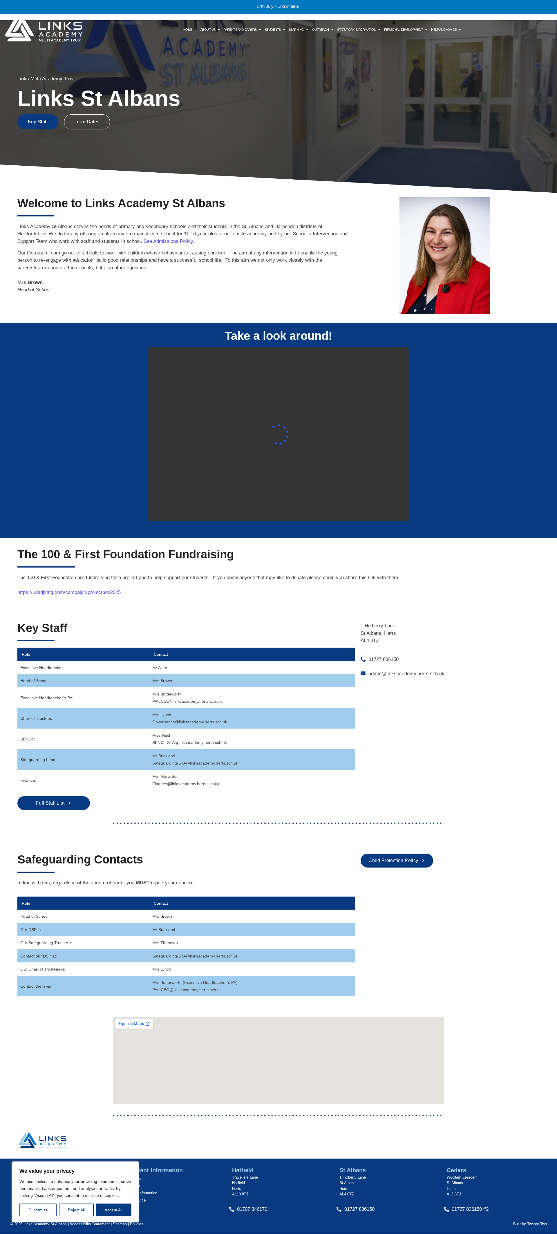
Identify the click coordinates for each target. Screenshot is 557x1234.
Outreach (320, 29)
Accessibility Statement (90, 1224)
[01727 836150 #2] (446, 1210)
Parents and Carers (240, 29)
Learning (296, 29)
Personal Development (403, 29)
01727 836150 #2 (470, 1209)
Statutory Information (356, 29)
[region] (75, 1191)
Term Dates (87, 121)
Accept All (113, 1210)
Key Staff (38, 121)
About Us (208, 29)
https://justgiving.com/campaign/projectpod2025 (69, 592)
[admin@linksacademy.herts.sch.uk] (363, 674)
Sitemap (119, 1224)
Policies (136, 1224)
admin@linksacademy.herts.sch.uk (406, 673)
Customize (38, 1210)
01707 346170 (252, 1209)
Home (187, 29)
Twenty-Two (537, 1224)
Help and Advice (444, 29)
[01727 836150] (363, 660)
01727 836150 (383, 659)
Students (273, 29)
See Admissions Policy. (169, 241)
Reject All (76, 1210)
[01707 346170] (231, 1210)
